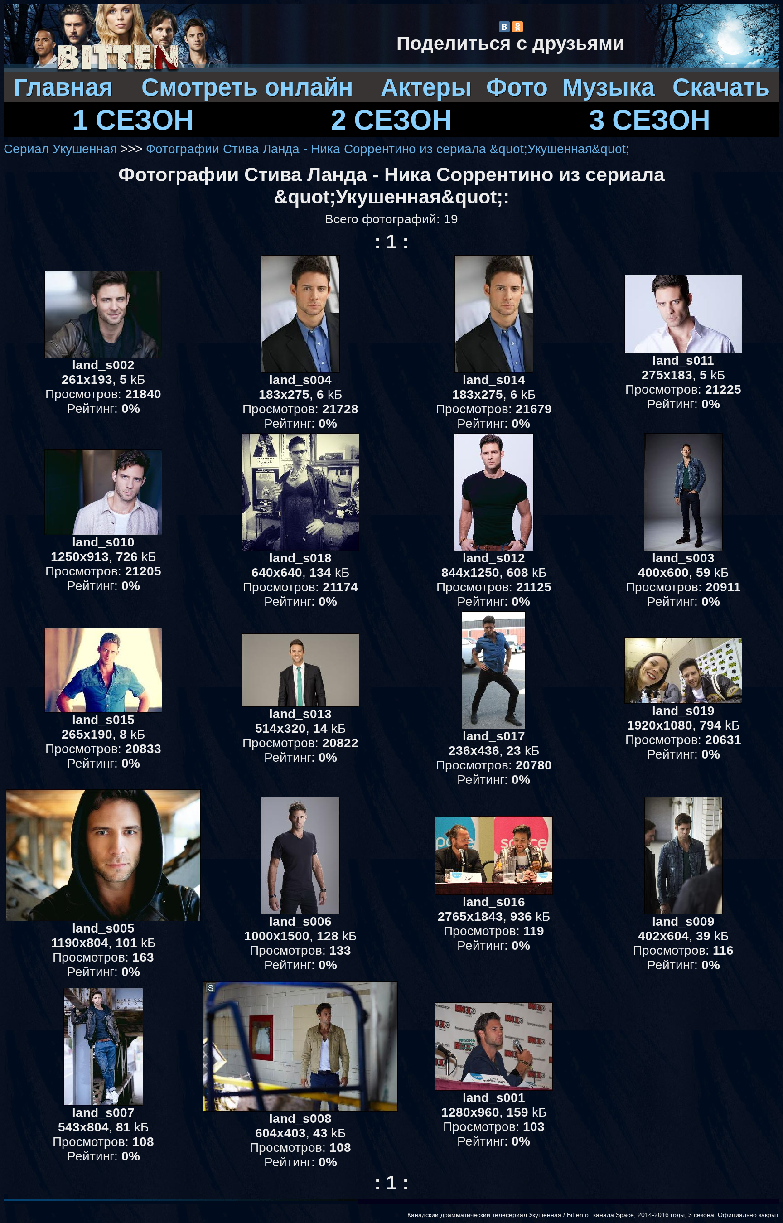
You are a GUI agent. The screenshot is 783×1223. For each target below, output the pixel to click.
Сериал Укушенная (60, 149)
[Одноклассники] (517, 26)
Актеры (426, 87)
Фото (517, 87)
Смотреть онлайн (247, 87)
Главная (63, 87)
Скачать (721, 87)
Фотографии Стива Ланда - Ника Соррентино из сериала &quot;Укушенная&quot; (387, 149)
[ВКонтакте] (504, 26)
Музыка (608, 87)
